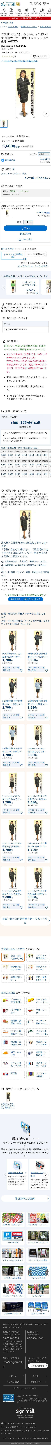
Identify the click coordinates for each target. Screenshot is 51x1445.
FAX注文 (27, 233)
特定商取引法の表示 (40, 1438)
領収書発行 (35, 1381)
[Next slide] (47, 287)
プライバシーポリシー (23, 1438)
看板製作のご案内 (25, 1198)
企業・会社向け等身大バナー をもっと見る (24, 920)
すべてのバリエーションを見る (32, 266)
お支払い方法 (13, 1381)
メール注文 (27, 239)
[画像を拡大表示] (46, 114)
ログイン (13, 1375)
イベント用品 (8, 992)
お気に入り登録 (42, 56)
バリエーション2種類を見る (11, 668)
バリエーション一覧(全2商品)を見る (21, 60)
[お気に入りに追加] (37, 293)
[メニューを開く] (48, 3)
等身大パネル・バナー (13, 948)
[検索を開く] (31, 3)
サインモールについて (24, 1388)
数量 (19, 222)
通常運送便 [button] (10, 160)
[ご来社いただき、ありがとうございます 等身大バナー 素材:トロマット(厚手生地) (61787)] (4, 124)
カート (35, 1375)
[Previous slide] (4, 287)
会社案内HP (30, 1423)
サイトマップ (8, 1438)
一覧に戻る (8, 22)
